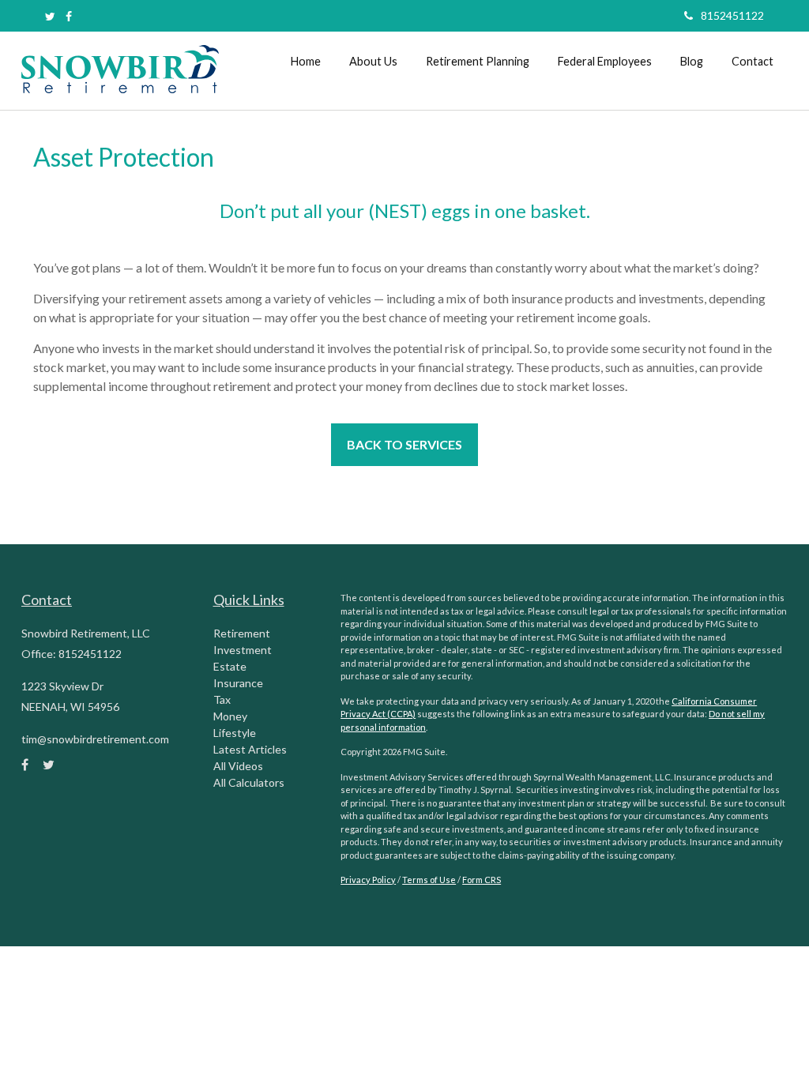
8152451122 (732, 15)
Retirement (241, 633)
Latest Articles (250, 749)
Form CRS (481, 879)
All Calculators (248, 782)
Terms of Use (429, 879)
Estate (229, 666)
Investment (242, 649)
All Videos (238, 766)
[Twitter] (50, 16)
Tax (222, 699)
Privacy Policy (368, 879)
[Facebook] (69, 16)
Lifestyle (234, 732)
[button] (373, 61)
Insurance (238, 683)
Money (230, 716)
